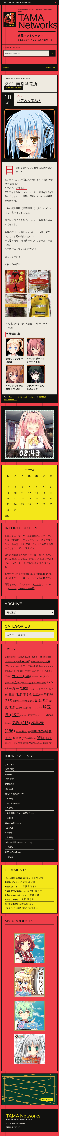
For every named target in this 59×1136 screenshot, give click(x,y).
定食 (23, 715)
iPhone (35, 656)
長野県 (27, 743)
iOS (25, 657)
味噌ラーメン (35, 708)
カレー (21, 676)
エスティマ (40, 670)
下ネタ (31, 694)
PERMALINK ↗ (10, 399)
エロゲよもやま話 (12, 803)
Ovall (11, 397)
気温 (21, 723)
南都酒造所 (42, 397)
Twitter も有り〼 (26, 588)
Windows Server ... (13, 823)
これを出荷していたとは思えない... (19, 813)
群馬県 (31, 738)
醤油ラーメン (13, 743)
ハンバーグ (35, 689)
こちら (37, 584)
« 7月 (7, 516)
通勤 (44, 738)
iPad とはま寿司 (11, 899)
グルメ (20, 96)
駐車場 (47, 743)
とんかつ (14, 666)
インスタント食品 (21, 397)
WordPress (37, 662)
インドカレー (22, 671)
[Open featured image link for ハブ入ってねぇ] (29, 134)
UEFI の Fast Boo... (13, 852)
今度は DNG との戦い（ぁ (15, 891)
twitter (23, 661)
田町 (38, 731)
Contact (8, 774)
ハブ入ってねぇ (29, 100)
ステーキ (36, 676)
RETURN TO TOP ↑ (13, 1127)
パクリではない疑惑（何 (15, 908)
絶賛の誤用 (9, 784)
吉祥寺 (21, 708)
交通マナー (19, 701)
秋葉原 (20, 738)
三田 (15, 694)
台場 (41, 700)
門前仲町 (37, 743)
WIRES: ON (51, 67)
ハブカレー (21, 188)
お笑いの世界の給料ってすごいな (18, 842)
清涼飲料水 (23, 731)
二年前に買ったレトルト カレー (34, 179)
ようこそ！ (9, 764)
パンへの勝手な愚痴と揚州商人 (17, 878)
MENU (6, 67)
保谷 (29, 700)
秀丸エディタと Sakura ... (15, 794)
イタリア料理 (30, 666)
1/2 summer (13, 657)
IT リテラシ (9, 833)
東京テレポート (39, 715)
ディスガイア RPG (34, 682)
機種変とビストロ (12, 882)
